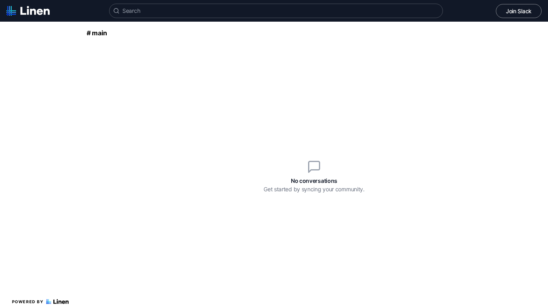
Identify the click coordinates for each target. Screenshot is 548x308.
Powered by (28, 301)
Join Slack (519, 11)
